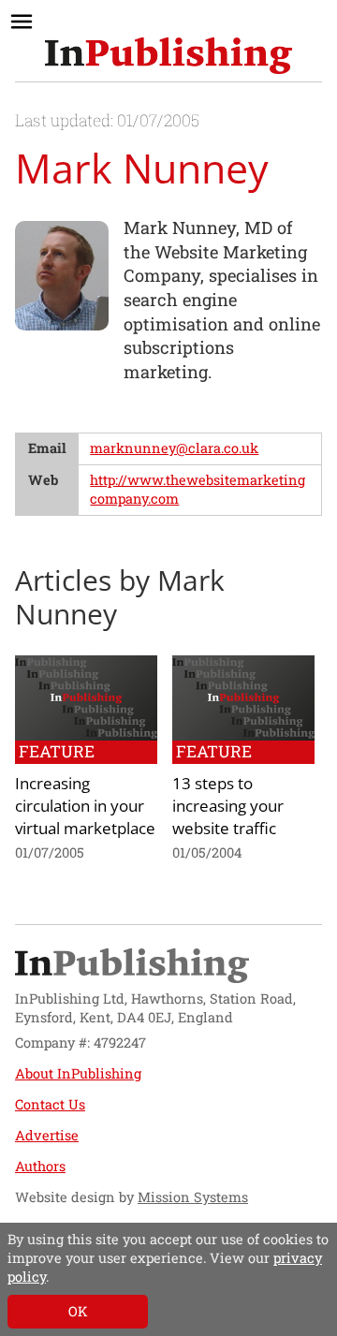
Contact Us (50, 1104)
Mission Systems (193, 1197)
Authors (40, 1166)
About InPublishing (78, 1073)
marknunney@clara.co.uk (174, 448)
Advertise (47, 1135)
